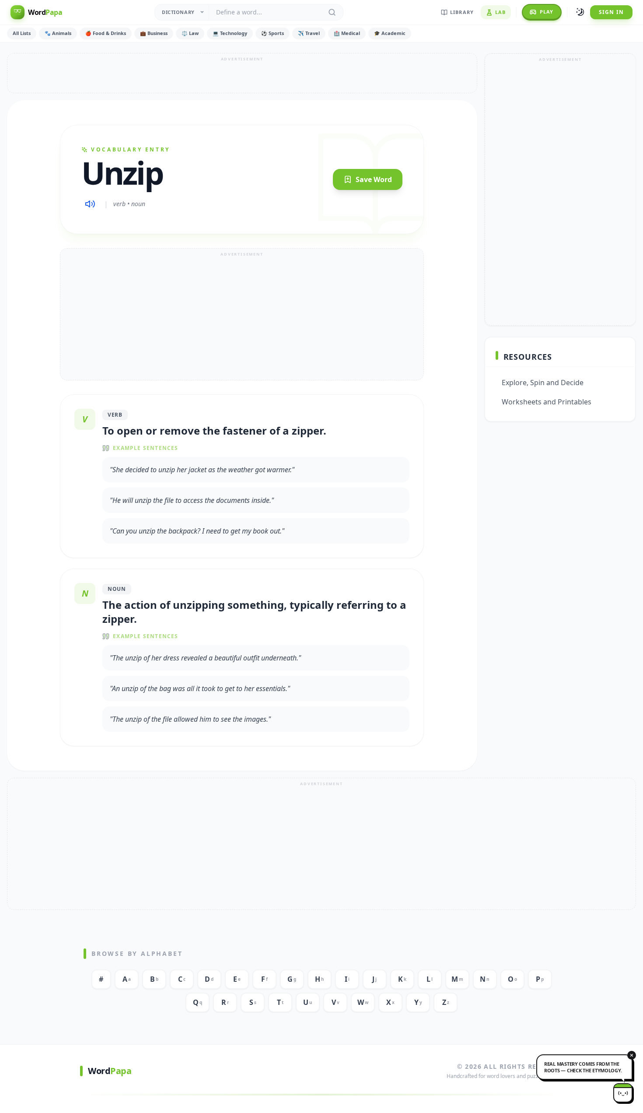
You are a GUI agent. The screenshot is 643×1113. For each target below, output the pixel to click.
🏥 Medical (347, 33)
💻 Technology (230, 33)
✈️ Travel (309, 33)
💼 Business (154, 33)
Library (462, 12)
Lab (500, 12)
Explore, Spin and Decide (543, 382)
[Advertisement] (242, 73)
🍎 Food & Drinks (105, 33)
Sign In (611, 12)
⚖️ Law (190, 33)
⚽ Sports (272, 33)
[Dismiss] (631, 1055)
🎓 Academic (389, 33)
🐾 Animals (58, 33)
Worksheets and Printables (546, 402)
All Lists (22, 33)
